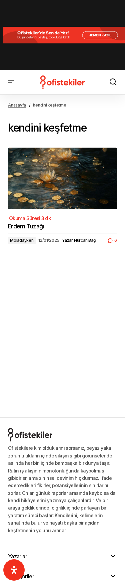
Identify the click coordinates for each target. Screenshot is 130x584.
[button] (11, 82)
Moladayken (22, 240)
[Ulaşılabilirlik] (14, 570)
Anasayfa (17, 105)
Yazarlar (17, 556)
